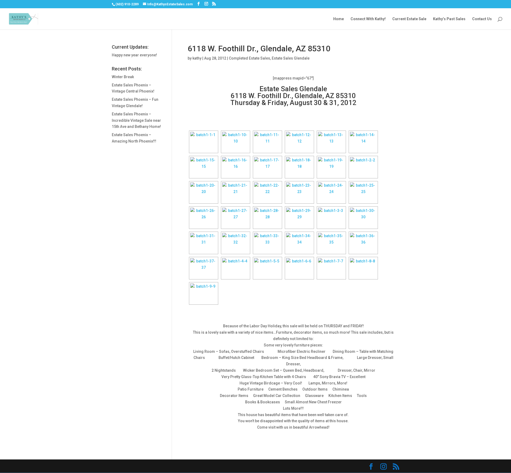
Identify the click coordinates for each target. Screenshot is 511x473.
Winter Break (123, 77)
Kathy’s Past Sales (449, 19)
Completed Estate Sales (249, 58)
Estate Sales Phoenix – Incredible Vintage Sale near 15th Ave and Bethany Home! (136, 120)
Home (338, 19)
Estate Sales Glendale (291, 58)
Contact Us (482, 19)
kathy (196, 58)
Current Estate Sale (409, 19)
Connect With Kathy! (368, 19)
